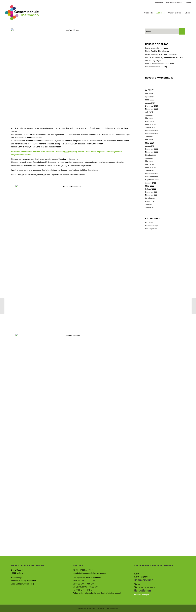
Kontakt (189, 2)
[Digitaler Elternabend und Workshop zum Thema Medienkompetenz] (2, 306)
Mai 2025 (149, 118)
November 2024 (151, 133)
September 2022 (152, 179)
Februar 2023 (150, 167)
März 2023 (149, 164)
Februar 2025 (150, 124)
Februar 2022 (150, 188)
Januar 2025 (150, 127)
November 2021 (151, 195)
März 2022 (149, 185)
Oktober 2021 (150, 198)
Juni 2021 (149, 204)
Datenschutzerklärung (174, 2)
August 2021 (150, 201)
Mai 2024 (149, 139)
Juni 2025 (149, 115)
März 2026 (149, 99)
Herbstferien (142, 590)
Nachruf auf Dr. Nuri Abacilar (157, 51)
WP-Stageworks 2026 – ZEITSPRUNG (161, 54)
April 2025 (149, 121)
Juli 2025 (149, 112)
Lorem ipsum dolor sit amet (156, 48)
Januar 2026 (150, 102)
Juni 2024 (149, 136)
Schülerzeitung (151, 225)
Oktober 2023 (150, 155)
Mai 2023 (149, 161)
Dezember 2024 (151, 130)
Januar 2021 (150, 207)
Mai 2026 (149, 93)
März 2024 (149, 142)
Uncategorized (151, 228)
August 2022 (150, 182)
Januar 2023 (150, 170)
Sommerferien (143, 580)
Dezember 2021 (151, 192)
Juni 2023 (149, 158)
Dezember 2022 (151, 173)
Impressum (159, 2)
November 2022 (151, 176)
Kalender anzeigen (141, 594)
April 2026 (149, 96)
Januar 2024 (150, 145)
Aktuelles (149, 222)
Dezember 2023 (151, 149)
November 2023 (151, 152)
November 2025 (151, 109)
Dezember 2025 (151, 105)
